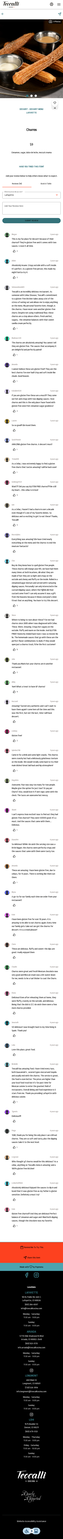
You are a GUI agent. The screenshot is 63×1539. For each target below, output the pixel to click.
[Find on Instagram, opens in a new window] (36, 1276)
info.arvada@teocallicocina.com (31, 1347)
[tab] (17, 183)
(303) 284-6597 (31, 1304)
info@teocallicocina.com (31, 1308)
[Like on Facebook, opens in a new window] (26, 1276)
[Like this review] (15, 430)
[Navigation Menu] (59, 4)
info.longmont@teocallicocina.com (31, 1391)
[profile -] (51, 4)
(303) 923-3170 (31, 1343)
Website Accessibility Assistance (31, 1521)
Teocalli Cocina (31, 1476)
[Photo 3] (36, 96)
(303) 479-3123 (31, 1431)
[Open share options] (59, 14)
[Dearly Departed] (31, 1496)
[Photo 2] (31, 96)
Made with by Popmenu (22, 1267)
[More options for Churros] (54, 102)
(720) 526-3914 (31, 1387)
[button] (3, 14)
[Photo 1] (27, 96)
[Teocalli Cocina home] (15, 4)
